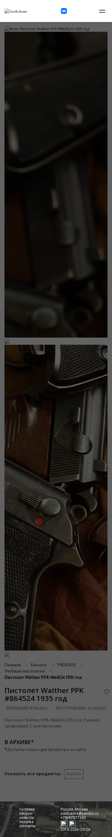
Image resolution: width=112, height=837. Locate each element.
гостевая (27, 809)
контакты (27, 825)
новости (26, 817)
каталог (26, 813)
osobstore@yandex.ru (80, 813)
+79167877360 (73, 817)
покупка (26, 821)
